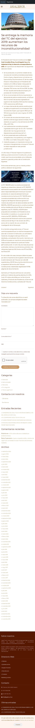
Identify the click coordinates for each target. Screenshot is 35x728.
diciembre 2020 (6, 510)
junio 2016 (4, 593)
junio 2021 (4, 495)
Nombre (3, 328)
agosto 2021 (5, 490)
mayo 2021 (5, 497)
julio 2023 (4, 464)
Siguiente (30, 287)
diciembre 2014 (6, 613)
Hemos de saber (6, 54)
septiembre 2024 (6, 451)
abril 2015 (4, 611)
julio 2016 (4, 590)
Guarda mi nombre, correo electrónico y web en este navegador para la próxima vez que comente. (15, 353)
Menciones (5, 384)
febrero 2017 (5, 575)
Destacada (5, 379)
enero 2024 (5, 459)
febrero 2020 (5, 536)
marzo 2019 (5, 557)
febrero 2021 (5, 505)
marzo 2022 (5, 477)
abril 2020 (4, 531)
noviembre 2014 (6, 616)
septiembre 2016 (6, 588)
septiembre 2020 (6, 518)
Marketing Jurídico (6, 677)
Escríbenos (5, 402)
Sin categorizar (6, 387)
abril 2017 (4, 570)
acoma (10, 53)
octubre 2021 (5, 485)
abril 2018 (4, 562)
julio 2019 (4, 549)
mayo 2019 (5, 554)
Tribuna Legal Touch (7, 390)
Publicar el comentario (10, 367)
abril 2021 (4, 500)
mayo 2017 (5, 567)
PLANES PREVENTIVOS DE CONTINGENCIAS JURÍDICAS (16, 420)
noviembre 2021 (6, 482)
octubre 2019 (5, 544)
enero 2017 (5, 577)
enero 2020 (5, 539)
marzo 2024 (5, 456)
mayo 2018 (5, 559)
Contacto (4, 674)
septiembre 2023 (6, 461)
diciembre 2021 (6, 479)
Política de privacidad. (27, 720)
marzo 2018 (5, 564)
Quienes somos (6, 664)
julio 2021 (4, 492)
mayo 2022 (5, 472)
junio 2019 (4, 552)
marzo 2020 (5, 534)
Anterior (4, 287)
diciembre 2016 (6, 580)
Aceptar (18, 724)
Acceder (3, 2)
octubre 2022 (5, 469)
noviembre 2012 (6, 619)
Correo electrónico (6, 336)
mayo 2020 (5, 528)
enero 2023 (5, 467)
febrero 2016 (5, 598)
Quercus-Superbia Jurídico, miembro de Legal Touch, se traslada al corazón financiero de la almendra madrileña (17, 440)
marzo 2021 (5, 503)
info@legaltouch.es (7, 697)
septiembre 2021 (6, 487)
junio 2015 (4, 608)
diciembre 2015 (6, 603)
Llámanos (5, 398)
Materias (4, 661)
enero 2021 (5, 508)
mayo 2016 (5, 595)
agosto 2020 (5, 521)
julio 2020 (4, 523)
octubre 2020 (5, 516)
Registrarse (10, 2)
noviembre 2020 (6, 513)
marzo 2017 (5, 572)
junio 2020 (5, 526)
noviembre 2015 (6, 606)
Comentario (4, 305)
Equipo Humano (6, 667)
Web (2, 344)
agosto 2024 (5, 454)
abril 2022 (4, 474)
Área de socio (5, 671)
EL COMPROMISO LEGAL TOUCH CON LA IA (13, 417)
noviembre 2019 (6, 541)
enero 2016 (5, 601)
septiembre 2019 (6, 546)
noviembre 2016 (6, 583)
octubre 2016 (5, 585)
